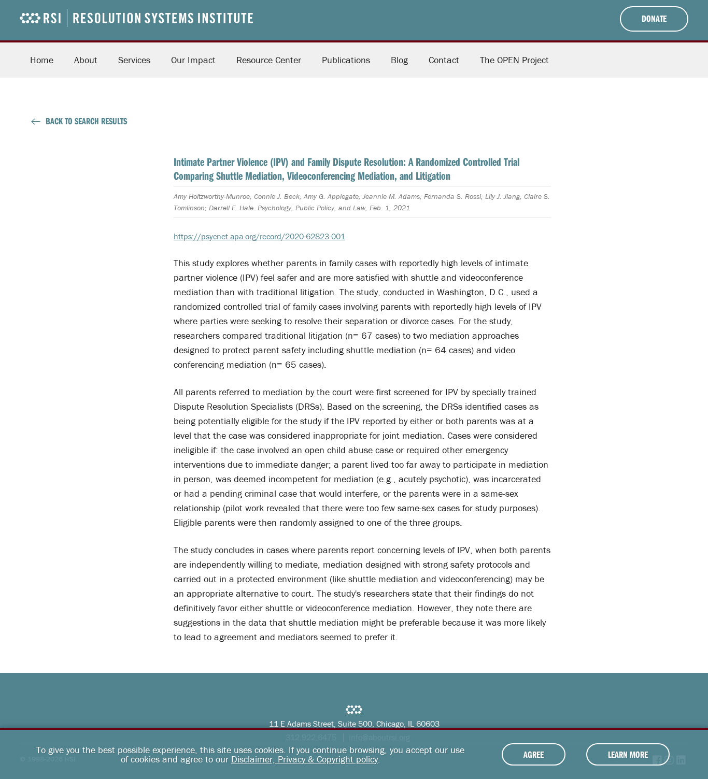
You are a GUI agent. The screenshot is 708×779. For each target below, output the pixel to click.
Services (134, 60)
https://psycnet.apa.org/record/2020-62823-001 (259, 236)
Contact (444, 60)
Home (41, 60)
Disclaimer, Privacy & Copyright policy (304, 759)
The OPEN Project (514, 60)
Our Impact (193, 60)
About (85, 60)
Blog (399, 60)
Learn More (628, 754)
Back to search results (86, 121)
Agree (533, 754)
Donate (654, 18)
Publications (346, 60)
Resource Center (268, 60)
